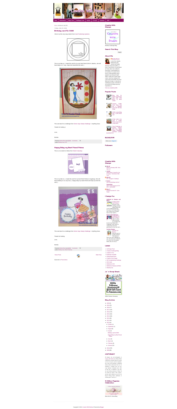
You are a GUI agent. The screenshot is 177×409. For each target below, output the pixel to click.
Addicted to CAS (110, 264)
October (110, 324)
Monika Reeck (115, 59)
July (109, 330)
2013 (108, 318)
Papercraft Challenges (112, 214)
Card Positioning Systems (82, 34)
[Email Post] (80, 140)
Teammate (102, 20)
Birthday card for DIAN (64, 31)
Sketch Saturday (77, 151)
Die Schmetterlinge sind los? (113, 182)
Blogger (102, 407)
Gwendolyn (109, 184)
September (111, 326)
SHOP (108, 20)
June (109, 339)
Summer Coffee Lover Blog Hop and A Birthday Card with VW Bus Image (117, 106)
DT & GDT (95, 20)
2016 (108, 311)
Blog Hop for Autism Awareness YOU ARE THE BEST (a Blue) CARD (117, 98)
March (109, 341)
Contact (88, 20)
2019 (108, 305)
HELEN (108, 177)
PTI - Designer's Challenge (113, 178)
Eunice (108, 181)
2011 (108, 322)
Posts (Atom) (64, 259)
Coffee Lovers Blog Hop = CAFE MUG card (117, 113)
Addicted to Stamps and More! (114, 200)
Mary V (108, 189)
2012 (108, 320)
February (110, 343)
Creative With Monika (109, 358)
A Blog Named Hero (111, 256)
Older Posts (99, 254)
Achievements (63, 20)
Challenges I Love (80, 20)
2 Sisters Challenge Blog (112, 250)
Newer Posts (58, 254)
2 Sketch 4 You (110, 252)
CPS (66, 142)
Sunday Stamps (111, 229)
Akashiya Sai (109, 267)
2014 (108, 316)
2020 (108, 303)
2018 (108, 307)
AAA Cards (109, 262)
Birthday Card (61, 142)
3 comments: (75, 248)
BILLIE (108, 166)
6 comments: (75, 140)
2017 (108, 309)
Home (55, 20)
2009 (108, 350)
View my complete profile (111, 87)
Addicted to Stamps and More (113, 265)
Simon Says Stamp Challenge (82, 123)
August (110, 328)
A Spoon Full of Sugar (111, 258)
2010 (108, 348)
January (110, 345)
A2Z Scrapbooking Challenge (113, 260)
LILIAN (108, 171)
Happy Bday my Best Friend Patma (69, 147)
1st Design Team (110, 249)
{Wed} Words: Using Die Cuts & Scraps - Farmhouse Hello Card (113, 174)
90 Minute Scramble (111, 254)
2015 (108, 314)
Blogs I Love (71, 20)
